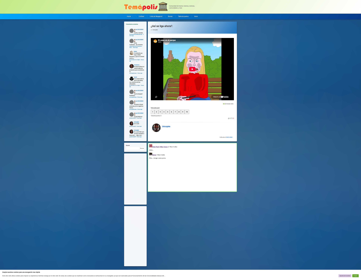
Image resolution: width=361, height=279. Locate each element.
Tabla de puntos (183, 16)
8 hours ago (139, 97)
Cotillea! (141, 16)
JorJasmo (136, 65)
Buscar (170, 16)
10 (187, 112)
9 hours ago (139, 118)
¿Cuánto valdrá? (132, 118)
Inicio (196, 16)
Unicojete (155, 29)
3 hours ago (135, 47)
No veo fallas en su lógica (134, 59)
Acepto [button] (355, 275)
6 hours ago (139, 73)
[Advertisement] (192, 205)
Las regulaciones (133, 73)
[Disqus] (192, 167)
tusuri (135, 77)
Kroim (135, 51)
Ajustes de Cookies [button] (345, 275)
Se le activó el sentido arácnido (135, 34)
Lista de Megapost (156, 16)
